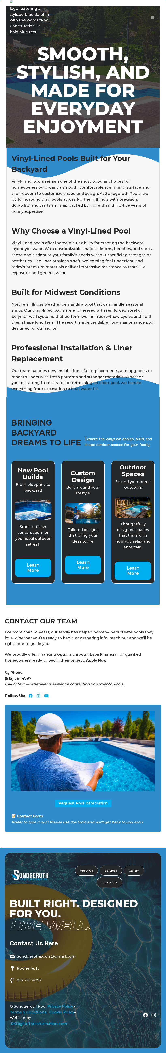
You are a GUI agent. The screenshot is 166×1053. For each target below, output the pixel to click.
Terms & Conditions (28, 1012)
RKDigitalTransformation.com (39, 1023)
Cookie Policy (61, 1012)
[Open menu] (152, 17)
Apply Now (96, 660)
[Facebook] (145, 1015)
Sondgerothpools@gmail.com (46, 956)
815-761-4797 (29, 980)
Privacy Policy (60, 1006)
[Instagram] (153, 1015)
